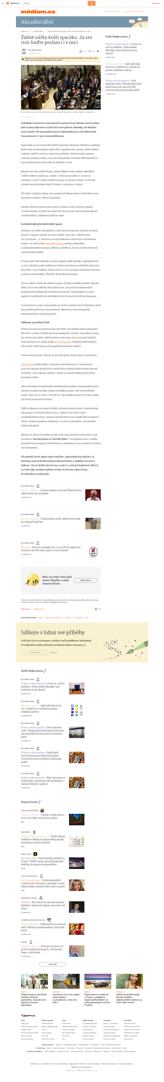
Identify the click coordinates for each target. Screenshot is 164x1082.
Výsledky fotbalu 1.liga (69, 1026)
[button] (61, 87)
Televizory (107, 1051)
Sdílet (93, 51)
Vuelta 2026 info (47, 1023)
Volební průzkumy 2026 (29, 1026)
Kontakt (82, 1064)
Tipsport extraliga (68, 1030)
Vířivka (124, 1048)
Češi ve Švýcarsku (109, 1033)
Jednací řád (27, 364)
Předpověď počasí (70, 1045)
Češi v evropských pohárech (111, 1045)
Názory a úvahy (29, 490)
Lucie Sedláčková (29, 810)
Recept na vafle (88, 1036)
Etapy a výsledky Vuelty (50, 1026)
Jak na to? (54, 652)
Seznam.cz (156, 3)
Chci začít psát (135, 11)
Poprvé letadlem (109, 1026)
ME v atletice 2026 (68, 1033)
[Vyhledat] (91, 3)
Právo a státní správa (117, 44)
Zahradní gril (116, 1048)
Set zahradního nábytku (101, 1048)
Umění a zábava (30, 815)
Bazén (49, 1048)
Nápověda (73, 1064)
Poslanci (68, 618)
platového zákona (54, 243)
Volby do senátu (26, 1036)
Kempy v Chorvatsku (110, 1023)
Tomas (24, 942)
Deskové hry (98, 1051)
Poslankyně (78, 618)
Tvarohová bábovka (89, 1033)
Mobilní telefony (49, 1051)
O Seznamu (45, 1064)
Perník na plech (88, 1039)
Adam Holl (26, 854)
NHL (63, 1039)
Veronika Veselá (29, 898)
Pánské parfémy (130, 1051)
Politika (40, 618)
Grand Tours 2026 (48, 1039)
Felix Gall (45, 1036)
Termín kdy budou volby (29, 1033)
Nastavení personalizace (81, 1067)
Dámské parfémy (77, 1051)
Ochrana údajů (93, 1064)
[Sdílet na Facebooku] (96, 609)
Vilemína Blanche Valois (33, 920)
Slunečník (79, 1048)
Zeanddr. (25, 832)
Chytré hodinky (117, 1051)
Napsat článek (85, 580)
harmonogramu (62, 342)
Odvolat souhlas (125, 1064)
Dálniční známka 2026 (132, 1026)
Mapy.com (59, 1045)
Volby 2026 (25, 1023)
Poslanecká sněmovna (54, 618)
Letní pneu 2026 (129, 1023)
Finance (25, 547)
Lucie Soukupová (29, 876)
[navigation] (3, 3)
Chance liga (66, 1023)
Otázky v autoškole (130, 1036)
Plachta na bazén (59, 1048)
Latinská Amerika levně (111, 1036)
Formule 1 (65, 1036)
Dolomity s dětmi (109, 1039)
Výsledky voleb (26, 1030)
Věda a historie (29, 924)
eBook (84, 51)
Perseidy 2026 (83, 1045)
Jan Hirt (44, 1030)
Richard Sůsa (34, 50)
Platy (87, 618)
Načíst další (53, 964)
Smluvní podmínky (60, 1064)
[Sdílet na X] (99, 609)
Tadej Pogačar (47, 1033)
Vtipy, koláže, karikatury (35, 836)
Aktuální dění (28, 858)
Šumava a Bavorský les (111, 1030)
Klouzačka (88, 1048)
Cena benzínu (95, 1045)
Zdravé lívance (88, 1030)
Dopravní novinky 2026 (132, 1030)
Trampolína (71, 1048)
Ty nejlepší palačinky (90, 1023)
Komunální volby (27, 1039)
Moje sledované (112, 11)
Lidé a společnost (30, 880)
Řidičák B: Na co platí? (132, 1033)
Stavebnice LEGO (63, 1051)
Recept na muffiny (89, 1026)
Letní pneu (88, 1051)
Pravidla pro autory (109, 1064)
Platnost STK (128, 1039)
